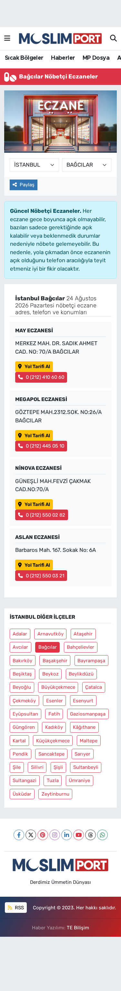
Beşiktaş (22, 674)
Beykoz (50, 674)
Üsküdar (22, 794)
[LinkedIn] (66, 835)
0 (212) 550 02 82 (45, 515)
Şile (17, 767)
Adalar (20, 634)
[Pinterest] (42, 835)
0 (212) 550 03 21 (45, 576)
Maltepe (88, 741)
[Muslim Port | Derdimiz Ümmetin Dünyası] (60, 38)
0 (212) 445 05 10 (45, 446)
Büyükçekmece (58, 687)
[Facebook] (19, 835)
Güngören (24, 727)
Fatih (54, 714)
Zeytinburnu (55, 794)
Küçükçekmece (53, 741)
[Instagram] (54, 835)
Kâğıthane (84, 727)
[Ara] (113, 39)
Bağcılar (47, 647)
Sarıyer (82, 754)
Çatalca (93, 687)
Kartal (19, 741)
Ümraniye (79, 780)
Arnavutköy (50, 634)
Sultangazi (24, 780)
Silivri (37, 767)
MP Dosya (96, 58)
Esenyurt (83, 701)
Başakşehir (55, 661)
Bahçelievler (80, 647)
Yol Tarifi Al (37, 366)
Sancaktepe (51, 754)
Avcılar (20, 647)
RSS (19, 908)
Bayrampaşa (91, 661)
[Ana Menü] (7, 38)
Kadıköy (54, 727)
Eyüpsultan (25, 714)
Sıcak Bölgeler (24, 58)
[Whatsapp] (102, 835)
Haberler (63, 58)
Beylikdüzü (81, 674)
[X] (30, 835)
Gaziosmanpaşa (88, 714)
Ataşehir (83, 634)
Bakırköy (22, 661)
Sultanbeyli (85, 767)
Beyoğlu (22, 687)
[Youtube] (78, 835)
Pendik (20, 754)
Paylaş (27, 185)
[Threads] (90, 835)
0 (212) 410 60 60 (45, 377)
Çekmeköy (24, 701)
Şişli (58, 767)
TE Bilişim (78, 928)
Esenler (54, 701)
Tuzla (53, 780)
